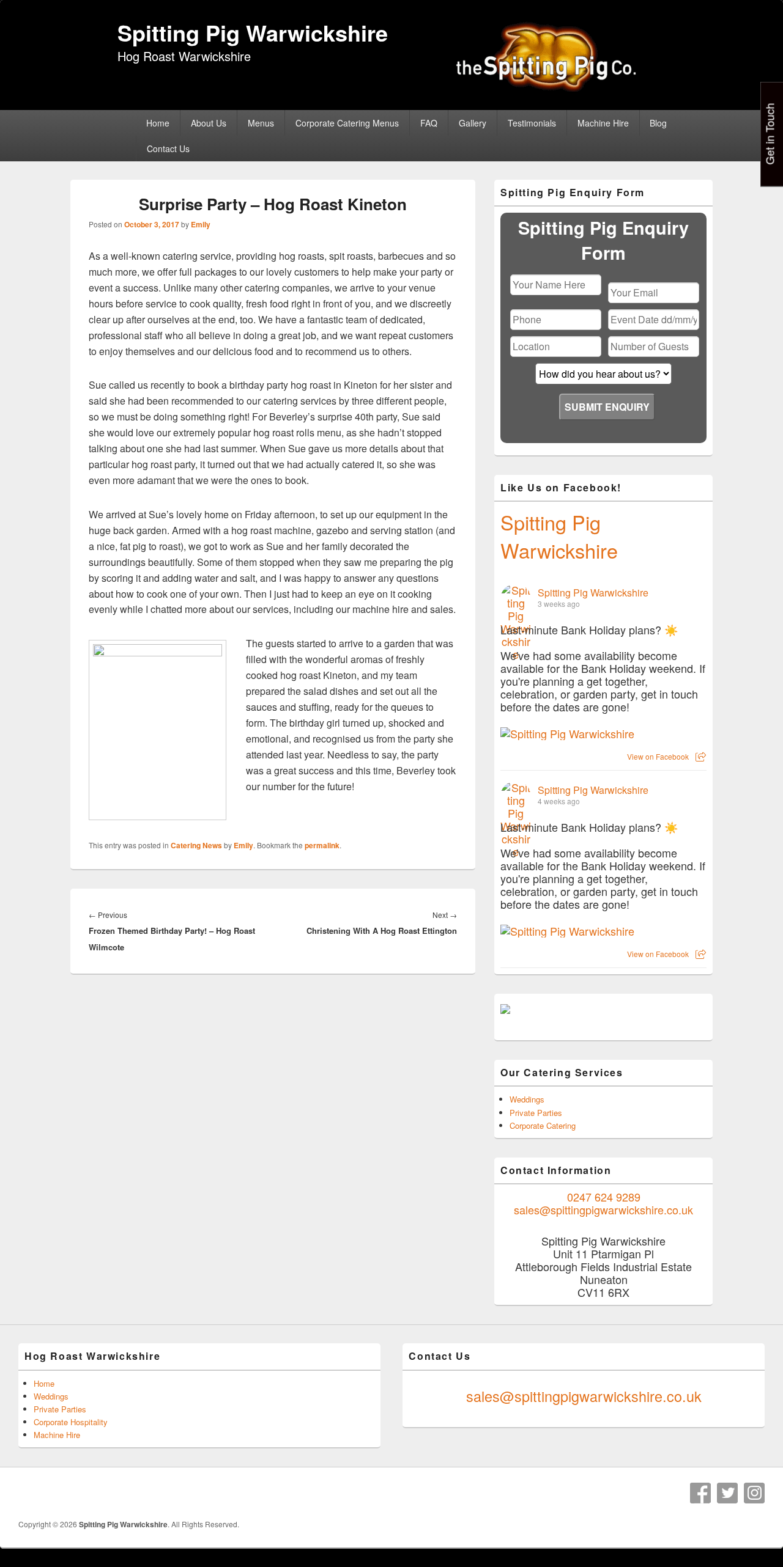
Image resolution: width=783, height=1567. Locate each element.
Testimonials (532, 123)
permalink (322, 845)
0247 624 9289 (603, 1197)
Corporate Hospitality (71, 1422)
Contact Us (168, 148)
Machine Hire (603, 123)
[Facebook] (700, 1493)
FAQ (428, 123)
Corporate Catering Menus (347, 123)
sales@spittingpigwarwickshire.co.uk (603, 1209)
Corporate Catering (543, 1125)
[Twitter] (727, 1493)
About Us (208, 123)
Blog (658, 123)
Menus (261, 123)
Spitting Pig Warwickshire (252, 32)
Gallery (472, 123)
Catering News (196, 845)
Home (157, 123)
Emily (200, 224)
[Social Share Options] (701, 756)
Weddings (527, 1099)
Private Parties (536, 1112)
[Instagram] (754, 1493)
